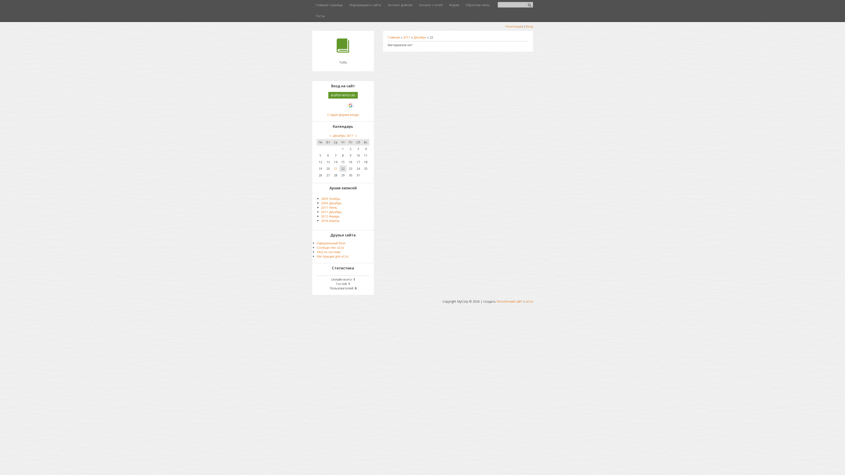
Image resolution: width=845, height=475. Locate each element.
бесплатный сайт (509, 301)
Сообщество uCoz (330, 247)
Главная (394, 37)
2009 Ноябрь (330, 199)
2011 (406, 37)
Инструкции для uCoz (333, 256)
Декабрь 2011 (343, 135)
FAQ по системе (329, 252)
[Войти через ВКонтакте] (328, 105)
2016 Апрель (330, 221)
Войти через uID (343, 95)
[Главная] (343, 51)
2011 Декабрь (331, 212)
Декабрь (419, 37)
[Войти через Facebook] (335, 105)
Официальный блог (331, 243)
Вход (529, 26)
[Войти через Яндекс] (343, 105)
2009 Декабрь (331, 203)
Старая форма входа (343, 115)
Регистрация (514, 26)
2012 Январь (330, 216)
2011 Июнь (329, 207)
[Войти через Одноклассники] (358, 105)
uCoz (529, 301)
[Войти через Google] (350, 105)
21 (335, 168)
